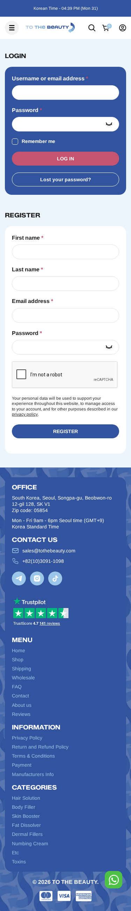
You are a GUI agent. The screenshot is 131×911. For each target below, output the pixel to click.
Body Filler (23, 807)
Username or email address (50, 78)
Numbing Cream (30, 843)
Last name (27, 269)
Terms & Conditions (33, 756)
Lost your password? (65, 179)
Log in (65, 158)
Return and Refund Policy (40, 747)
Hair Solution (26, 798)
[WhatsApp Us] (113, 879)
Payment (21, 765)
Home (18, 650)
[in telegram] (19, 578)
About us (21, 705)
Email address (32, 301)
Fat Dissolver (26, 825)
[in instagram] (37, 578)
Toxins (19, 861)
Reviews (21, 714)
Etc (15, 852)
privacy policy (25, 414)
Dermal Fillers (27, 834)
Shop (17, 659)
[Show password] (109, 124)
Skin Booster (26, 816)
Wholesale (23, 677)
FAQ (17, 686)
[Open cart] (107, 28)
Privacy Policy (27, 738)
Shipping (21, 668)
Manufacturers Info (33, 774)
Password (27, 110)
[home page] (50, 28)
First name (27, 238)
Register (65, 431)
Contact (20, 695)
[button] (91, 27)
